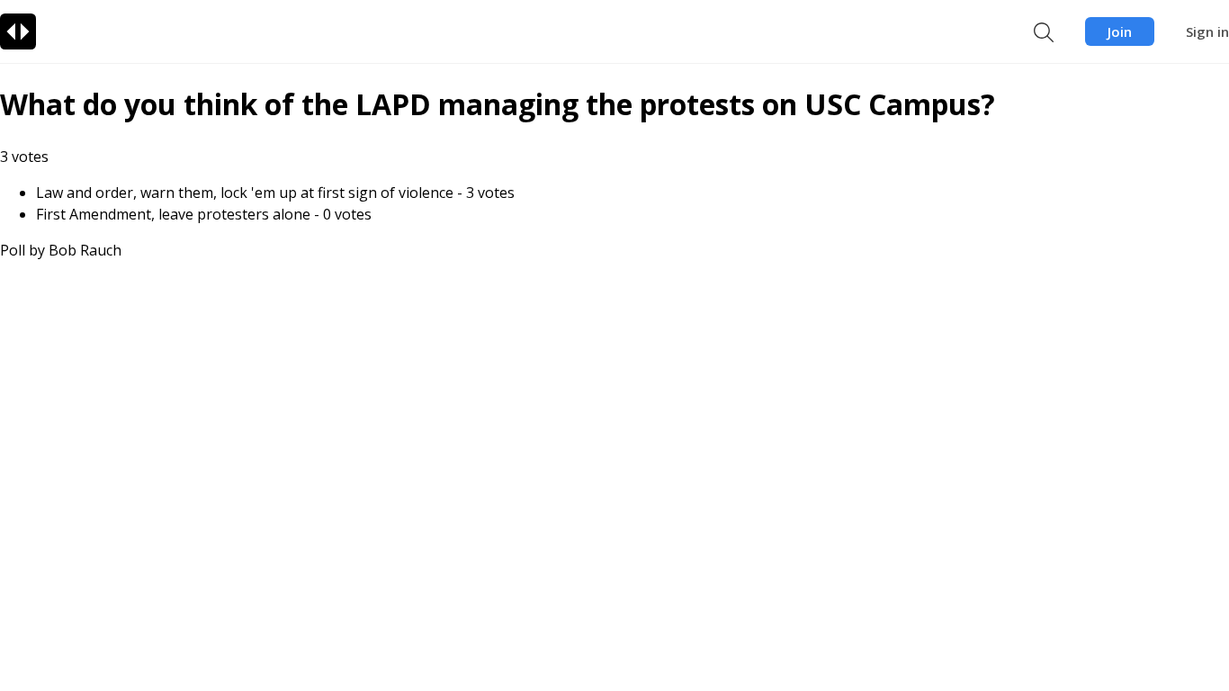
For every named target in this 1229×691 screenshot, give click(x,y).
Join (1120, 31)
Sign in (1207, 31)
